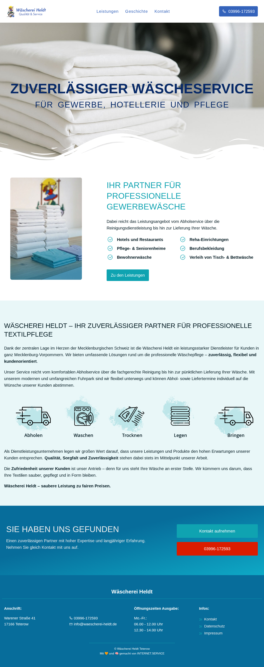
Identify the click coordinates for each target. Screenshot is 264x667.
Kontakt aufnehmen (217, 531)
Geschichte (136, 11)
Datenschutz (214, 626)
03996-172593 (217, 548)
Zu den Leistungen (128, 275)
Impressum (213, 633)
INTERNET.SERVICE (150, 653)
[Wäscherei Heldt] (26, 11)
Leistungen (108, 11)
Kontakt (162, 11)
